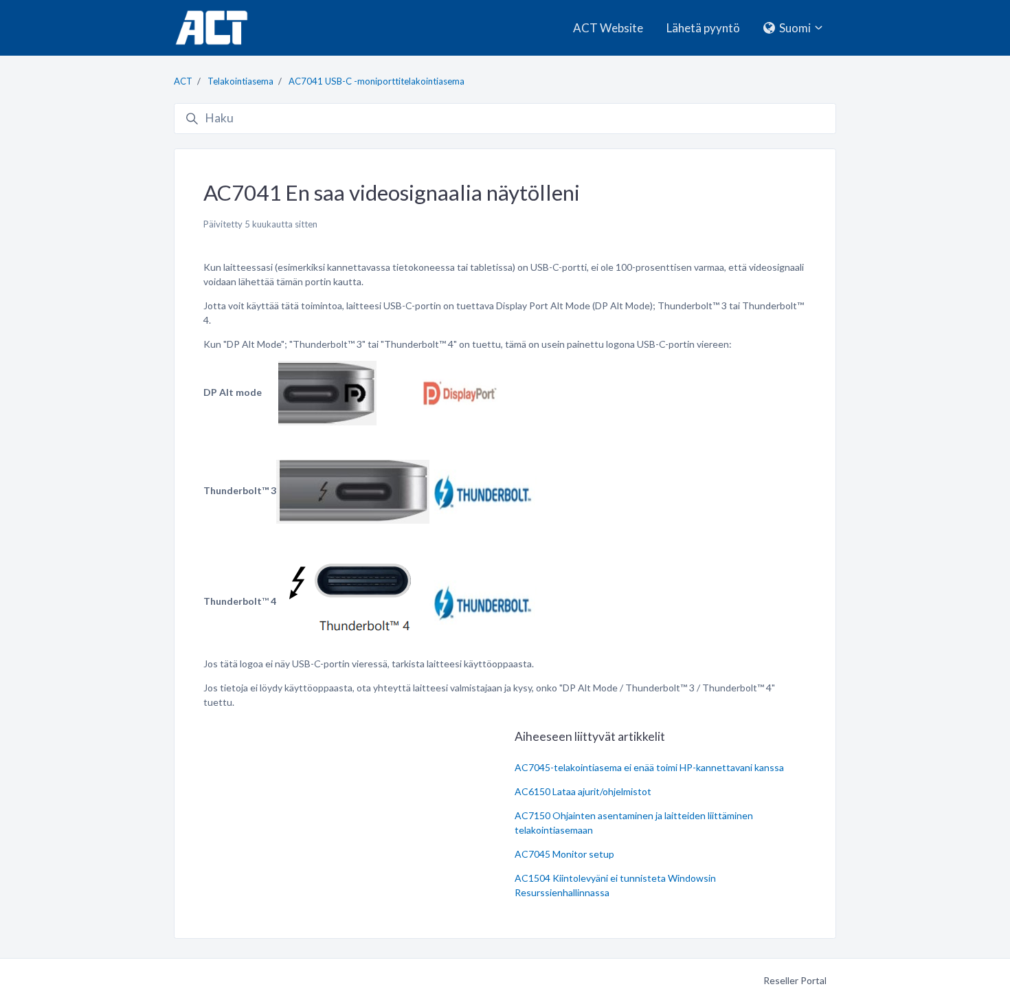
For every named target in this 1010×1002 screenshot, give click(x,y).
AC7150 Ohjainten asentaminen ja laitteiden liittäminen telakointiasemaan (634, 823)
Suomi (795, 28)
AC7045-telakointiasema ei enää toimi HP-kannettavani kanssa (649, 767)
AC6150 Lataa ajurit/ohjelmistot (583, 791)
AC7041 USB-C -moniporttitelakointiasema (376, 81)
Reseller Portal (795, 980)
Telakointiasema (240, 81)
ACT (183, 81)
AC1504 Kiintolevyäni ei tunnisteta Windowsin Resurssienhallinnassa (615, 885)
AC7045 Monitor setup (564, 854)
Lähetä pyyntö (703, 28)
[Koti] (211, 28)
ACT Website (608, 28)
